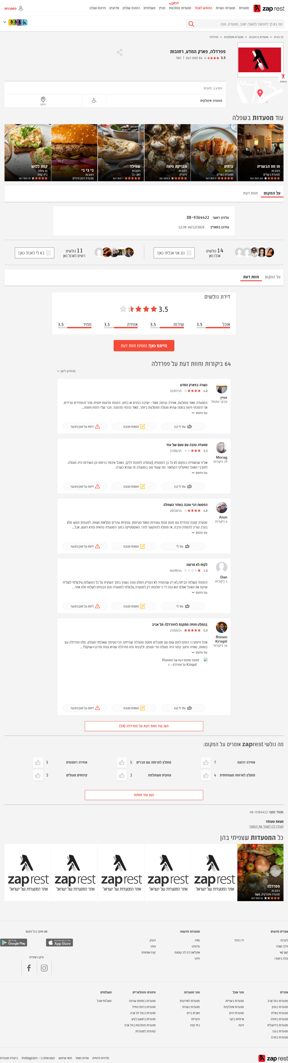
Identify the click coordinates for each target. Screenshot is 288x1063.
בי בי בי (87, 169)
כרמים (228, 166)
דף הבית (279, 37)
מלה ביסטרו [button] (281, 958)
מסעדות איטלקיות (233, 37)
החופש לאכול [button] (203, 7)
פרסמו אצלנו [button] (98, 7)
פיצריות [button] (195, 1019)
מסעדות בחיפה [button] (279, 1019)
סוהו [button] (153, 946)
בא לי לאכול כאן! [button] (31, 252)
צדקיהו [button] (196, 946)
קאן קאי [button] (284, 952)
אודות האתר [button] (82, 1058)
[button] (5, 22)
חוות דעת (256, 178)
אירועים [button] (114, 7)
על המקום (273, 276)
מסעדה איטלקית (211, 100)
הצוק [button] (153, 940)
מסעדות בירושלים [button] (277, 1025)
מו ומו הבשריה (268, 166)
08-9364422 (198, 217)
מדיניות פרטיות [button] (100, 1058)
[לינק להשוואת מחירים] (24, 22)
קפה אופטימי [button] (148, 952)
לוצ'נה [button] (284, 940)
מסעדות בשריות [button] (234, 1000)
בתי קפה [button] (195, 1025)
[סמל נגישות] (94, 100)
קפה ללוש (39, 166)
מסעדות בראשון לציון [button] (144, 1019)
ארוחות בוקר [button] (237, 1019)
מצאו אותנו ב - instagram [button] (38, 1058)
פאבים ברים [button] (193, 1013)
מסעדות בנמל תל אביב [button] (143, 1013)
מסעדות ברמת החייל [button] (144, 1006)
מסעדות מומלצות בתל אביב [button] (140, 1025)
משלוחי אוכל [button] (104, 1000)
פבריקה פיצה (176, 166)
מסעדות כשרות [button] (225, 7)
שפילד (135, 166)
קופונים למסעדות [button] (145, 1031)
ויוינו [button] (197, 958)
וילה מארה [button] (282, 946)
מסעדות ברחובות (258, 37)
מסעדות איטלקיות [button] (234, 1006)
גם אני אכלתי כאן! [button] (171, 252)
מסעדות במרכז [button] (279, 1037)
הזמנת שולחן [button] (131, 7)
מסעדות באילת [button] (279, 1013)
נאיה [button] (197, 940)
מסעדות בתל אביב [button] (277, 1000)
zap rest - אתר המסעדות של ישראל (269, 8)
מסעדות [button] (244, 7)
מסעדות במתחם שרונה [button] (142, 1000)
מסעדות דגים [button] (236, 1013)
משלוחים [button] (149, 7)
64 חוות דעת (194, 58)
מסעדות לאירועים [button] (190, 1000)
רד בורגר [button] (239, 940)
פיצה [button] (241, 1025)
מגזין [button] (162, 7)
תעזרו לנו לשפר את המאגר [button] (266, 826)
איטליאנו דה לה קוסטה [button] (187, 952)
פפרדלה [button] (273, 885)
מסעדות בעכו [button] (280, 1031)
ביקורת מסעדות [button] (9, 1058)
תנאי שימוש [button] (65, 1058)
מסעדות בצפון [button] (280, 1006)
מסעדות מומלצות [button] (180, 7)
